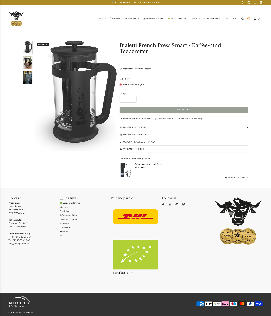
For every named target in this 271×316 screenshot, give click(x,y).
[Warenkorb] (255, 19)
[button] (37, 96)
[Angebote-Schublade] (249, 19)
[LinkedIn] (261, 2)
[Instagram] (249, 2)
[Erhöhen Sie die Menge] (133, 99)
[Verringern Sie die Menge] (123, 99)
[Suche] (242, 19)
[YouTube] (255, 2)
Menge (123, 93)
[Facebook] (242, 2)
